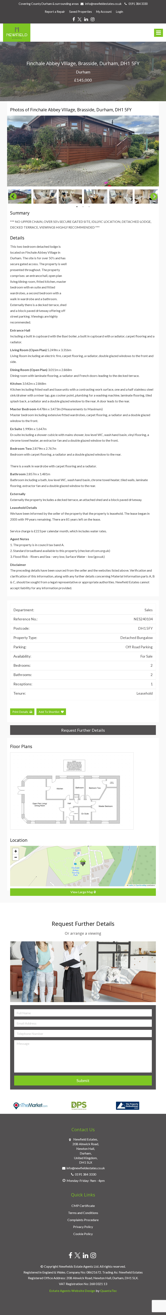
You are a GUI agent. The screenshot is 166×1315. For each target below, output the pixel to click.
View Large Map (82, 892)
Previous (11, 197)
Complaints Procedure (83, 1220)
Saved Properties (80, 11)
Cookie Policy (83, 1234)
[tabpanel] (19, 196)
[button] (83, 862)
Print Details (20, 711)
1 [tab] (77, 207)
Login (119, 11)
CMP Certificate (83, 1206)
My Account (104, 11)
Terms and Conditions (83, 1213)
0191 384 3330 (137, 3)
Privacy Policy (83, 1227)
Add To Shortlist (49, 711)
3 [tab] (89, 207)
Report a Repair (55, 11)
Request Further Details (83, 730)
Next (152, 151)
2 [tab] (83, 207)
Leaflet (130, 885)
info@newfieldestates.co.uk (103, 3)
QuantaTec (108, 1291)
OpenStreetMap (141, 885)
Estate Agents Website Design (72, 1291)
